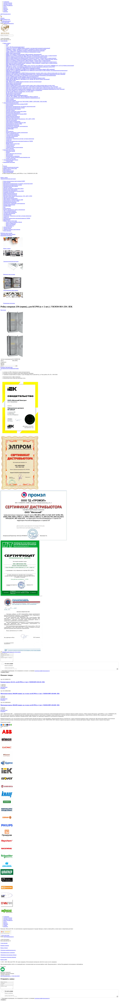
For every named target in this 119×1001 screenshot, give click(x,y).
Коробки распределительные (13, 117)
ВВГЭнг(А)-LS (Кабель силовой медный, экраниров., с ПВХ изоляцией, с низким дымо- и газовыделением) (31, 63)
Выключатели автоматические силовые (15, 107)
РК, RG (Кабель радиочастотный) (14, 92)
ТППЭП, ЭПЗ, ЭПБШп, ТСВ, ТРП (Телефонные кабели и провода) (22, 96)
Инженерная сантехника (9, 162)
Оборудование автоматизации (13, 121)
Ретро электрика (10, 148)
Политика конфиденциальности (8, 950)
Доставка (3, 368)
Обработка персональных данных (8, 954)
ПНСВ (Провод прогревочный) (13, 84)
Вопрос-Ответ (4, 947)
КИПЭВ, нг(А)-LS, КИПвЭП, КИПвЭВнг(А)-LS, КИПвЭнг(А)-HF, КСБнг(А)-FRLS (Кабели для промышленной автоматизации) (36, 70)
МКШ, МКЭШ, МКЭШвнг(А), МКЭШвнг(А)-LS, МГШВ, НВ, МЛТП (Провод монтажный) (28, 79)
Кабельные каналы (10, 151)
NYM (7, 44)
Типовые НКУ (9, 161)
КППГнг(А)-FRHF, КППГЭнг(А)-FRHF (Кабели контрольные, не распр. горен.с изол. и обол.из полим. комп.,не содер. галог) (35, 73)
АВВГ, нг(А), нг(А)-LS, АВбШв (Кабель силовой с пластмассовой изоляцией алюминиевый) (28, 48)
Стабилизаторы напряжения (12, 135)
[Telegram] (5, 725)
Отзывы (5, 10)
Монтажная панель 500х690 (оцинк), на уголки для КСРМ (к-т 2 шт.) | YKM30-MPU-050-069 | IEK (30, 693)
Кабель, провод (7, 43)
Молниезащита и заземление (13, 156)
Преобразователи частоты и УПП (14, 123)
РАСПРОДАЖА (10, 128)
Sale (7, 45)
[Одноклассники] (3, 725)
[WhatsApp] (11, 725)
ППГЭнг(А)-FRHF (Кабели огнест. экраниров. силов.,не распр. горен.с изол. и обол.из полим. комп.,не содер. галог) (33, 87)
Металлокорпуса (10, 225)
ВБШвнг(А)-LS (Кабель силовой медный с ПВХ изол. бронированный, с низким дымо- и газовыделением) (31, 55)
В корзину (3, 367)
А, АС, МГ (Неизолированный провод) (15, 47)
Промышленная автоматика (12, 125)
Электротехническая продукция (10, 102)
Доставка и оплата (7, 4)
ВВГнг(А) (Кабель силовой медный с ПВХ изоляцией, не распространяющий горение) (26, 56)
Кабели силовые (10, 99)
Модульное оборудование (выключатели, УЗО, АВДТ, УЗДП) (20, 118)
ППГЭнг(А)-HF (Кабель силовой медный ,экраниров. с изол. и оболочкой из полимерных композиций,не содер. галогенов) (35, 89)
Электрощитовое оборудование (10, 159)
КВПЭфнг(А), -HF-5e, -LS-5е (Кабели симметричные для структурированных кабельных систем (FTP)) (30, 66)
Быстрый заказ (9, 367)
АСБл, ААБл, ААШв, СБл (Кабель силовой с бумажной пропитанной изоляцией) (25, 50)
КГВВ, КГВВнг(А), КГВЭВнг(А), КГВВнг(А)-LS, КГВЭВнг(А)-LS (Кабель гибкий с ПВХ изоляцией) (30, 69)
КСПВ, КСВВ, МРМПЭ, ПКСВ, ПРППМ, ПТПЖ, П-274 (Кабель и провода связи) (25, 78)
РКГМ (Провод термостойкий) (13, 94)
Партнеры (5, 9)
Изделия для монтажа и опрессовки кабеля (16, 111)
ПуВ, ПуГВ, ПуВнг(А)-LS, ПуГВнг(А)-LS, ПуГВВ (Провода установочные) (24, 90)
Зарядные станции (10, 110)
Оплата (6, 368)
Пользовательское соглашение (8, 952)
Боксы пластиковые (10, 224)
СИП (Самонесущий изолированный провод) (17, 95)
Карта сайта (4, 959)
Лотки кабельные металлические (14, 153)
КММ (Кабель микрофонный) (13, 71)
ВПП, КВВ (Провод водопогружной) (15, 64)
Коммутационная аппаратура (13, 116)
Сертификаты (11, 368)
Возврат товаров (5, 945)
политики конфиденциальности (42, 670)
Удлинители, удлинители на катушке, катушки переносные (20, 138)
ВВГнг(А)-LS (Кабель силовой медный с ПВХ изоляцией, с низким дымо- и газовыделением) (28, 60)
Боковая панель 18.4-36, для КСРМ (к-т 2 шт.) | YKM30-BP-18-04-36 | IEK (23, 682)
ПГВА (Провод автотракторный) (14, 82)
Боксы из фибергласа (11, 223)
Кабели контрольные (11, 100)
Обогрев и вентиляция (11, 120)
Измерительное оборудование (13, 112)
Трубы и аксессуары (11, 158)
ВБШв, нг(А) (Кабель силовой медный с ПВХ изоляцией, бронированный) (24, 54)
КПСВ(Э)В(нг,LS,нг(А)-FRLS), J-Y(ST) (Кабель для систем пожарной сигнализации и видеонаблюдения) (31, 75)
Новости (5, 7)
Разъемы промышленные (12, 127)
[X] (7, 725)
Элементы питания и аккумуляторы (14, 147)
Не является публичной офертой (8, 957)
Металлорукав (9, 154)
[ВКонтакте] (1, 725)
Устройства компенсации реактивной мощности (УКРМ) (19, 141)
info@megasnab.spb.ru (6, 976)
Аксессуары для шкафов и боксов (14, 222)
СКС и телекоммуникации (12, 133)
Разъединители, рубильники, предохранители (17, 126)
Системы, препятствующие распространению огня (18, 157)
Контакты (5, 11)
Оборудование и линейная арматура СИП (16, 122)
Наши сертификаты (8, 5)
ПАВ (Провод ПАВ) (11, 80)
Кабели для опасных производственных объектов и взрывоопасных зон (23, 97)
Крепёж (8, 152)
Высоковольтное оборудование (13, 109)
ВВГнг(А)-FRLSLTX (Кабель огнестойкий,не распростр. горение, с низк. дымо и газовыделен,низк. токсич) (31, 59)
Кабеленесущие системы (9, 149)
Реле (7, 130)
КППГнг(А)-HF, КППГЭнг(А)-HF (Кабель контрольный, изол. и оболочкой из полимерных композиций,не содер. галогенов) (35, 74)
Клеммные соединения (11, 115)
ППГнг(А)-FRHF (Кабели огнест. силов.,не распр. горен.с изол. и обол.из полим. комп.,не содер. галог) (30, 85)
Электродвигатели (10, 144)
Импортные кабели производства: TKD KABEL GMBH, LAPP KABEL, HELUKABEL (26, 101)
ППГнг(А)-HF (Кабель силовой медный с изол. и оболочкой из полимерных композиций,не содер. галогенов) (32, 86)
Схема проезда (4, 40)
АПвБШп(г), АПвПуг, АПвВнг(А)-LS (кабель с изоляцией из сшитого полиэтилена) (26, 49)
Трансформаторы (10, 137)
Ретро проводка (9, 131)
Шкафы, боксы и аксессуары (13, 143)
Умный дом (9, 140)
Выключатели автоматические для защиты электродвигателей (20, 106)
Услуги (5, 6)
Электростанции (10, 146)
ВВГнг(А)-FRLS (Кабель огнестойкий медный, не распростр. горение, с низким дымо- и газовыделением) (31, 58)
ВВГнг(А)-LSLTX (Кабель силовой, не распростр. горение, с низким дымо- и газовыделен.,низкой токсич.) (31, 61)
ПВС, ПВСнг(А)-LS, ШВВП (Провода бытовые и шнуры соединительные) (24, 81)
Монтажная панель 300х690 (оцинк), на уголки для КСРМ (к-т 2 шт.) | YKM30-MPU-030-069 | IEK (30, 705)
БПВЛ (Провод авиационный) (13, 53)
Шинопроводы (9, 142)
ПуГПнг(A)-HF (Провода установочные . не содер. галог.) (19, 91)
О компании (6, 1)
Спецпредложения (7, 3)
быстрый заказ (4, 687)
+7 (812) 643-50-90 (15, 976)
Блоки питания (9, 105)
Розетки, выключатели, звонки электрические (17, 132)
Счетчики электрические (12, 136)
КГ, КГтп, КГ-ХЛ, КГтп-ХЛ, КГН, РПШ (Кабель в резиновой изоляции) (23, 68)
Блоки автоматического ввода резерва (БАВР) (17, 104)
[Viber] (9, 725)
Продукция (3, 310)
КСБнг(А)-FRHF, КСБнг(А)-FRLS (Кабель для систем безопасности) (22, 76)
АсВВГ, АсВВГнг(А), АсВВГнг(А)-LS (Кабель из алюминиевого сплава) (23, 51)
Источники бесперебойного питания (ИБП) (16, 113)
